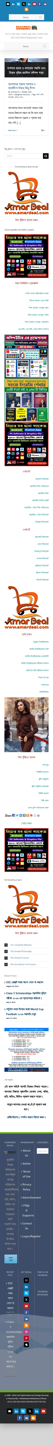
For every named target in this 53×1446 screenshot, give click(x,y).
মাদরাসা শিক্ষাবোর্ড (42, 478)
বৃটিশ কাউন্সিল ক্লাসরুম (40, 786)
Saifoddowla (15, 92)
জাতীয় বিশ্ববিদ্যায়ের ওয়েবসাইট (37, 656)
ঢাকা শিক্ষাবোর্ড (43, 543)
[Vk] (26, 1318)
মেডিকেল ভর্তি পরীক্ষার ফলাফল (37, 670)
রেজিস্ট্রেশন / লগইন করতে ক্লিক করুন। (26, 1117)
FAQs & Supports (26, 1210)
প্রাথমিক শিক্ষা (43, 493)
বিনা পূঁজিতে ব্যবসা (26, 757)
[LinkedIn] (26, 1286)
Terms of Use (26, 1174)
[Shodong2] (26, 336)
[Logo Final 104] (26, 172)
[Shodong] (26, 380)
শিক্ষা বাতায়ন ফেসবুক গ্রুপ (39, 307)
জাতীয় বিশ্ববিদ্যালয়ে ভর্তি (39, 648)
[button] (26, 945)
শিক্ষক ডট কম (43, 677)
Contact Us (26, 1225)
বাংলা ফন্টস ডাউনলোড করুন (38, 807)
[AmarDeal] (26, 236)
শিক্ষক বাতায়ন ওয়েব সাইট (39, 300)
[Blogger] (26, 1325)
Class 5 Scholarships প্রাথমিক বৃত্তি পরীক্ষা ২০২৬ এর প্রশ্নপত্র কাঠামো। (10, 1344)
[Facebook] (26, 1312)
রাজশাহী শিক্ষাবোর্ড (42, 536)
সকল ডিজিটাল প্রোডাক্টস (26, 283)
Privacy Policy (26, 1187)
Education (26, 94)
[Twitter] (26, 1299)
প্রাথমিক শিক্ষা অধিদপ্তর (39, 486)
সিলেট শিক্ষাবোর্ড (43, 579)
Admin (27, 1163)
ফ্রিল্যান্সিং (11, 97)
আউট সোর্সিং (39, 94)
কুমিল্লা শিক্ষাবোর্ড (42, 565)
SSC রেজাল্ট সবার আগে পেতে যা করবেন (24, 982)
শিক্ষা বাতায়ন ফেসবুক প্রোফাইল (37, 321)
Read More (12, 130)
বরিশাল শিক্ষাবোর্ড (42, 572)
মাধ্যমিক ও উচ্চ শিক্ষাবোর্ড (39, 514)
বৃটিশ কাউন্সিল (44, 779)
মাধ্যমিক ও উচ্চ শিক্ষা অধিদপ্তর (36, 507)
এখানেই (26, 471)
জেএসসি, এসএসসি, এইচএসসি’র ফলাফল (33, 328)
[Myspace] (26, 1344)
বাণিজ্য (17, 97)
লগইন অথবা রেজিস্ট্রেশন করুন (37, 293)
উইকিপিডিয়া (44, 691)
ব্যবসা (21, 97)
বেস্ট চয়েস (27, 634)
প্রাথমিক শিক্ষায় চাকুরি (40, 500)
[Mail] (26, 1280)
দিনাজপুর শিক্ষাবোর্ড (41, 551)
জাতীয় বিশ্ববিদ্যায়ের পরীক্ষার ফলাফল (35, 663)
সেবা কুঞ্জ (45, 764)
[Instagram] (26, 1331)
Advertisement (26, 1197)
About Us (26, 1153)
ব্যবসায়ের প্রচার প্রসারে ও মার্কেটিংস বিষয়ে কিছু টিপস (22, 86)
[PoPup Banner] (26, 1029)
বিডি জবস (45, 800)
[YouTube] (26, 1306)
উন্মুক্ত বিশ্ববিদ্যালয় (41, 641)
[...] (19, 123)
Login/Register (26, 1236)
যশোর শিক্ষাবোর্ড (43, 558)
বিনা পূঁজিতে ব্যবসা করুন (26, 220)
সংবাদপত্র (45, 684)
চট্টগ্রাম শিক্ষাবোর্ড (42, 521)
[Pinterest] (26, 1338)
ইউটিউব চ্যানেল (43, 771)
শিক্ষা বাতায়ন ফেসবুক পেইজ (38, 314)
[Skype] (26, 1293)
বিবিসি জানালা (44, 793)
